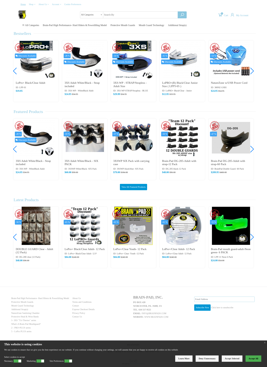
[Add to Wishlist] (55, 57)
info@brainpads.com (154, 313)
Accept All (253, 358)
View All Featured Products (133, 187)
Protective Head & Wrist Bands (25, 317)
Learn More (183, 358)
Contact (75, 306)
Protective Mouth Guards (122, 25)
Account (56, 4)
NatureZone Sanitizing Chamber (25, 313)
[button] (252, 71)
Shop (31, 4)
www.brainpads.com (156, 317)
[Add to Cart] (55, 45)
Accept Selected (232, 358)
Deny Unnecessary (207, 358)
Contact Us (77, 317)
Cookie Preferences (72, 4)
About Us (42, 4)
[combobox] (91, 15)
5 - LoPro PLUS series (21, 331)
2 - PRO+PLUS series (21, 328)
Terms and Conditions (81, 302)
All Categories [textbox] (87, 15)
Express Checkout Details (83, 309)
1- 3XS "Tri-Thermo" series (23, 320)
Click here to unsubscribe (222, 307)
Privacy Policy (78, 313)
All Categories (32, 25)
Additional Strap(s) (177, 25)
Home (23, 4)
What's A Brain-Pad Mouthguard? (26, 324)
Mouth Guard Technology (151, 25)
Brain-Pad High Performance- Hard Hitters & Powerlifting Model (75, 25)
